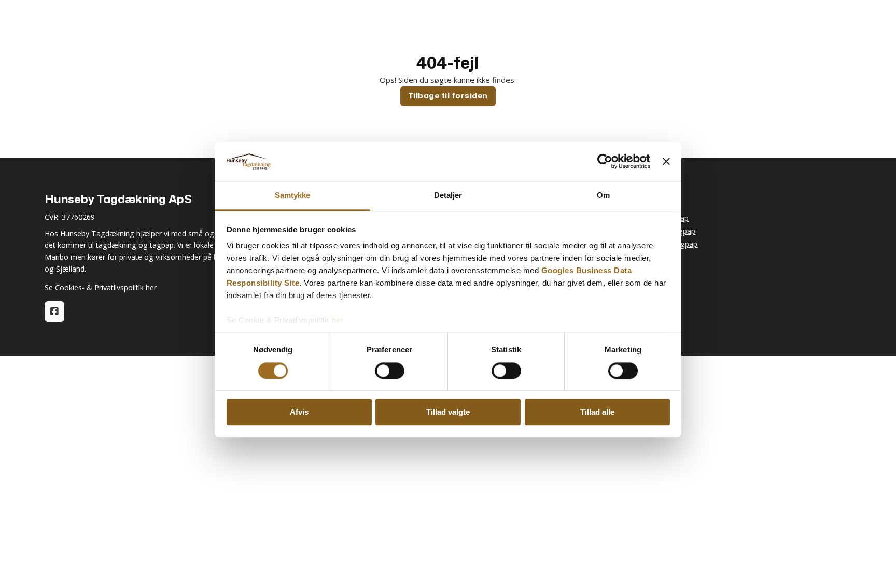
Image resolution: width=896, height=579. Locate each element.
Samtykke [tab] (293, 195)
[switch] (389, 370)
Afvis (299, 411)
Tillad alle (597, 411)
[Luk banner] (666, 161)
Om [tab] (603, 195)
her (337, 320)
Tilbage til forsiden (448, 95)
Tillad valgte (448, 411)
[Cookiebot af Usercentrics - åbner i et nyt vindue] (604, 161)
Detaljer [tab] (448, 195)
